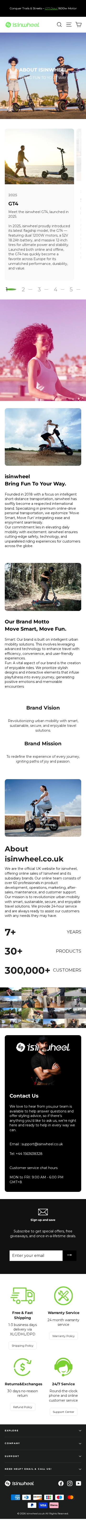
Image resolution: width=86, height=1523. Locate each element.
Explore (12, 1430)
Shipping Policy (22, 1345)
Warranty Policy (63, 1336)
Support (12, 1456)
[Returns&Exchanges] (22, 1367)
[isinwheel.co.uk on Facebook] (61, 1483)
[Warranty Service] (63, 1296)
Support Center (63, 1412)
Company (12, 1443)
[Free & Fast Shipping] (22, 1296)
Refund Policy (22, 1407)
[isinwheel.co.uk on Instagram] (69, 1483)
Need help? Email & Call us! (28, 1469)
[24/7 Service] (63, 1367)
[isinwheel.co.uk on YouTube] (78, 1483)
